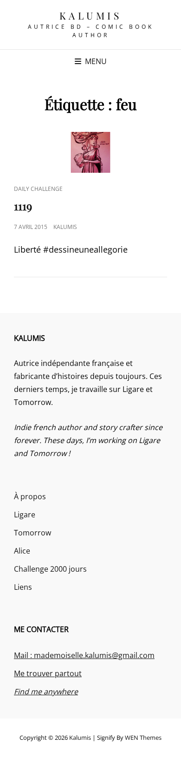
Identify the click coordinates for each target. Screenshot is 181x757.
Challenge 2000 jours (50, 569)
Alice (22, 551)
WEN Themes (143, 737)
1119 (23, 205)
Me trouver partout (48, 673)
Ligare (24, 514)
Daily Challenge (38, 189)
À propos (30, 496)
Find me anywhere (46, 691)
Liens (23, 587)
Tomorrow (32, 533)
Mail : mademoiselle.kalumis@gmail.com (84, 655)
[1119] (90, 152)
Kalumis (90, 15)
